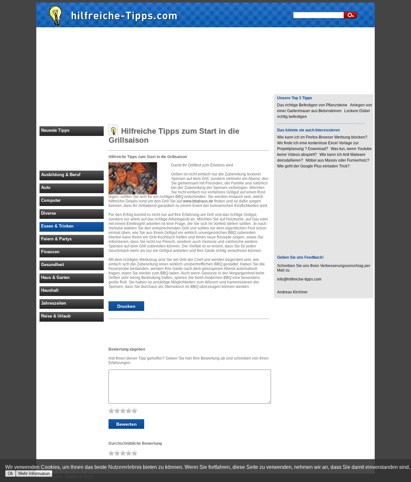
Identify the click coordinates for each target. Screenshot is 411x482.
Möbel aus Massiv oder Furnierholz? (338, 160)
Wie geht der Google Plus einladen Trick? (314, 166)
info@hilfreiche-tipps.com (299, 279)
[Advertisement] (205, 76)
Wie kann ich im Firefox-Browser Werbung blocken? (322, 137)
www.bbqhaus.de (198, 201)
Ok (10, 473)
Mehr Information (34, 473)
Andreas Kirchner (292, 292)
